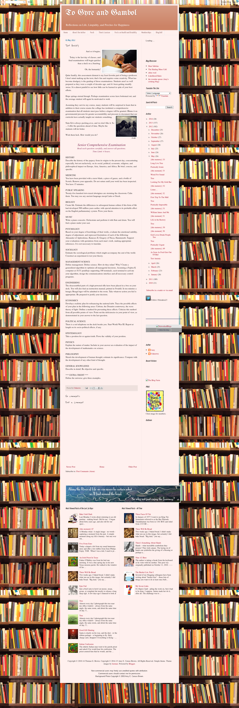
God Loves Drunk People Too (161, 235)
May (153, 156)
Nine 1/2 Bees (141, 557)
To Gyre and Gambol (101, 13)
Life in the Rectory (158, 219)
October (154, 137)
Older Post (132, 466)
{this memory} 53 (158, 159)
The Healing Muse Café (157, 69)
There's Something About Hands (148, 542)
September (155, 141)
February (155, 270)
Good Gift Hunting (86, 630)
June (153, 152)
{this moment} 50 (158, 231)
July (153, 148)
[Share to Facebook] (99, 388)
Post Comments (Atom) (85, 471)
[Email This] (91, 388)
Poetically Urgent (157, 244)
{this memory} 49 (158, 248)
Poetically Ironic (157, 167)
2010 (151, 283)
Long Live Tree (157, 163)
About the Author (78, 33)
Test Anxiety (156, 258)
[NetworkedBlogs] (163, 326)
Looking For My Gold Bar (161, 182)
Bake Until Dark (85, 514)
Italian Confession (86, 644)
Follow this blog (164, 330)
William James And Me (160, 212)
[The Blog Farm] (153, 380)
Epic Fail (83, 586)
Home (66, 33)
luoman (115, 663)
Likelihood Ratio (155, 76)
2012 (151, 126)
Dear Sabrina (153, 66)
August (154, 144)
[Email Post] (86, 388)
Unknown (155, 354)
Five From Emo (85, 543)
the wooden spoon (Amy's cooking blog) (158, 80)
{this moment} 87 (86, 529)
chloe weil (152, 72)
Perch (92, 33)
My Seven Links (142, 586)
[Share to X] (96, 388)
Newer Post (70, 466)
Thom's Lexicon (104, 33)
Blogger (132, 663)
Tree (152, 178)
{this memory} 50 (158, 227)
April (153, 263)
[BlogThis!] (93, 388)
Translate (164, 96)
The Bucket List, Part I (145, 572)
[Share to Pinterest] (101, 388)
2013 (151, 122)
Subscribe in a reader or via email (159, 290)
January (154, 274)
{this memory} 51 (158, 208)
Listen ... (154, 189)
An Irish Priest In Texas (88, 557)
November (155, 133)
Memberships (146, 33)
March (154, 267)
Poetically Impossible (159, 204)
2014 (151, 118)
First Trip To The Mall (159, 197)
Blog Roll (159, 33)
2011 (151, 279)
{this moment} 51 (158, 216)
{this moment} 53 (158, 170)
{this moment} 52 (158, 193)
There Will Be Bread (87, 572)
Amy (153, 350)
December (155, 129)
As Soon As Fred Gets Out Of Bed (161, 253)
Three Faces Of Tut (143, 514)
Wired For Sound (157, 174)
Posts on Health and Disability (126, 33)
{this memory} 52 (158, 186)
